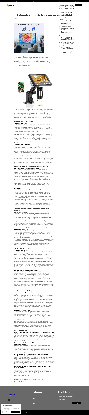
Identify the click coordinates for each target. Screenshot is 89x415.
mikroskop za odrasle (35, 192)
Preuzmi (34, 403)
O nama (37, 5)
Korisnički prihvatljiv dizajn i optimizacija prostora (66, 13)
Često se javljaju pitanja (64, 35)
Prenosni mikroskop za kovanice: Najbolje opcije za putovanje (31, 379)
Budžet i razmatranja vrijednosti (67, 34)
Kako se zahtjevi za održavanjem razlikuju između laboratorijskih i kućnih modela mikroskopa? (67, 51)
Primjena (53, 5)
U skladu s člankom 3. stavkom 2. (67, 6)
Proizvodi (42, 5)
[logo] (10, 5)
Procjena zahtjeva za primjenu (67, 32)
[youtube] (9, 400)
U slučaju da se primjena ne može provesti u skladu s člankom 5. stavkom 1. (66, 18)
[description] (11, 394)
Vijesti (34, 400)
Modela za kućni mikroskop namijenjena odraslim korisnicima (66, 10)
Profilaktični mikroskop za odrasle (66, 5)
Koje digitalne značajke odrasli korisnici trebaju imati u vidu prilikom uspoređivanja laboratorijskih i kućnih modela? (67, 46)
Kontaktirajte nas (36, 405)
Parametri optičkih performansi (67, 26)
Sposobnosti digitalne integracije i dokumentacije (67, 29)
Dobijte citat (78, 5)
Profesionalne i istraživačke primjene (66, 21)
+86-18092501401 (46, 1)
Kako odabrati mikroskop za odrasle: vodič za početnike (29, 381)
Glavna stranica (31, 5)
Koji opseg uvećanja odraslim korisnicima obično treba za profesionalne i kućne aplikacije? (67, 38)
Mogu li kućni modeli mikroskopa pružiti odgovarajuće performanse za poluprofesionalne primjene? (67, 42)
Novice (48, 5)
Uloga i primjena (64, 15)
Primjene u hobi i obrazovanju (67, 23)
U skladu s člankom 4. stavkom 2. (66, 25)
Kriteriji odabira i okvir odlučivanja (66, 31)
